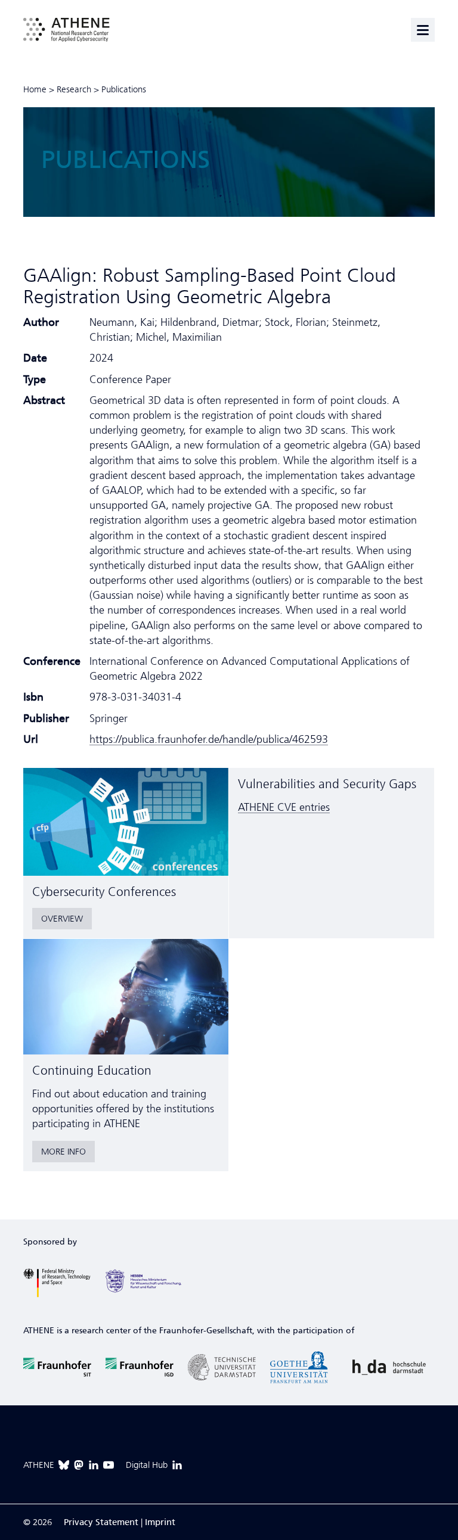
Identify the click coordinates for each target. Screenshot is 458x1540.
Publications (123, 89)
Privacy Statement (101, 1522)
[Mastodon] (78, 1465)
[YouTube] (108, 1465)
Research (74, 89)
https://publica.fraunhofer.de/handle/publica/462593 (208, 739)
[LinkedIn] (93, 1465)
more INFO (63, 1151)
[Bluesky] (63, 1465)
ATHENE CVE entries (284, 807)
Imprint (160, 1522)
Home (35, 89)
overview (62, 918)
